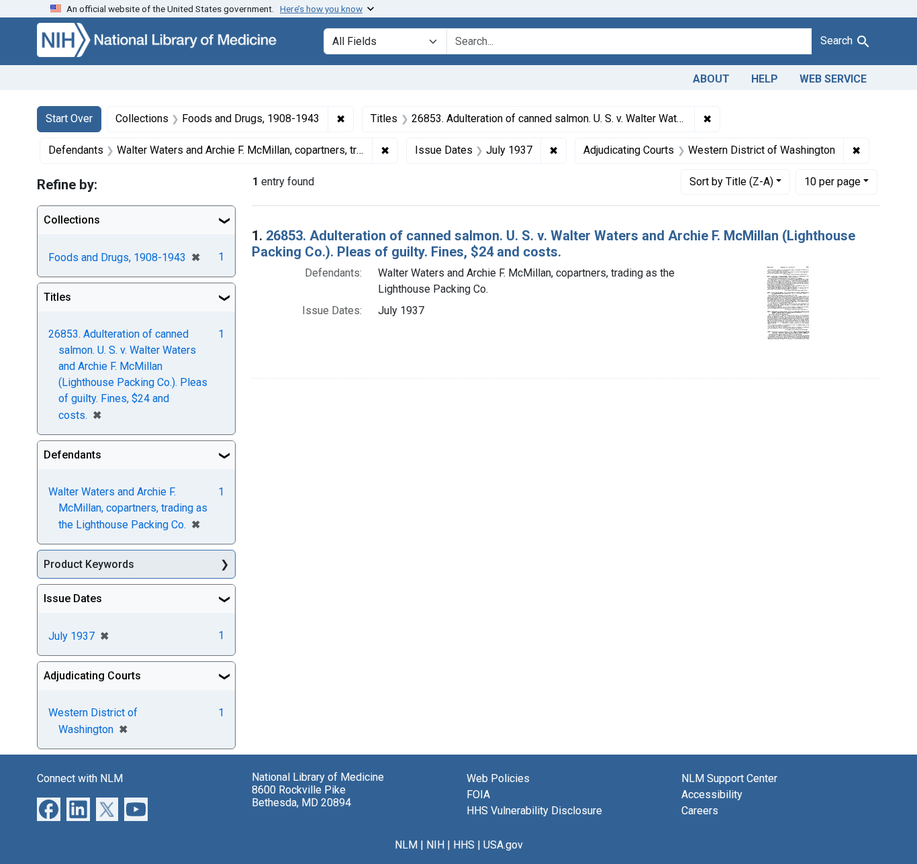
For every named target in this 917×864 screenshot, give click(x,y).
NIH (435, 844)
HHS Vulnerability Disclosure (534, 810)
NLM (406, 844)
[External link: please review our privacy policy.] (48, 808)
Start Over (69, 118)
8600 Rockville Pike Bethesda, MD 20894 (301, 796)
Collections (72, 219)
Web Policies (498, 778)
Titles (57, 297)
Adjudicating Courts (92, 675)
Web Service (833, 79)
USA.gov (503, 844)
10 (832, 181)
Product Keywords (89, 564)
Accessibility (711, 794)
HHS (464, 844)
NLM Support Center (729, 778)
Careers (699, 810)
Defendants (72, 454)
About (711, 79)
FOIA (478, 794)
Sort (731, 181)
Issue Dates (73, 598)
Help (764, 79)
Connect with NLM (80, 778)
